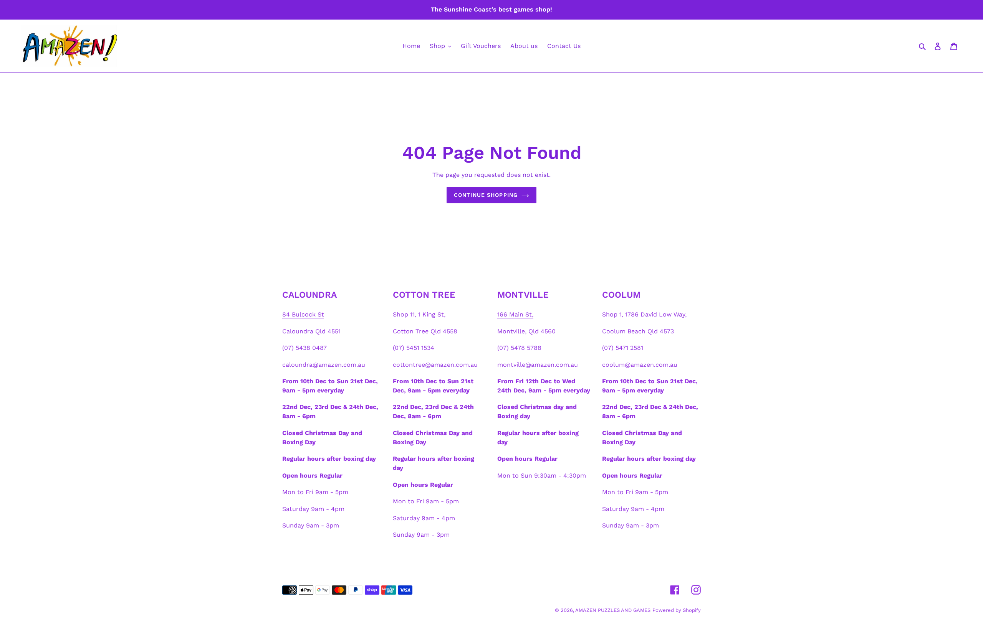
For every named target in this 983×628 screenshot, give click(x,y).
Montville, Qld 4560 (526, 331)
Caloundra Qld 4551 (311, 331)
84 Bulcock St (303, 314)
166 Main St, (515, 314)
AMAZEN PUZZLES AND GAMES (612, 610)
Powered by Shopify (676, 610)
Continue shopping (486, 195)
